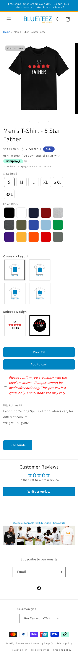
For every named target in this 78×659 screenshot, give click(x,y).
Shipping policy (62, 649)
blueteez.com (22, 643)
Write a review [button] (39, 491)
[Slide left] (29, 121)
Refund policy (64, 643)
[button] (8, 19)
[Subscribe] (60, 572)
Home (6, 31)
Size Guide (18, 445)
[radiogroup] (39, 281)
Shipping (22, 166)
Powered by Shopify (42, 643)
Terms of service (40, 649)
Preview (39, 352)
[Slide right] (48, 121)
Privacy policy (19, 649)
